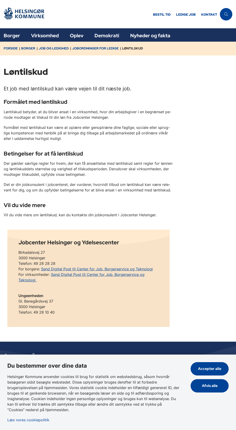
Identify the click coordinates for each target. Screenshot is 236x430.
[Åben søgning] (226, 14)
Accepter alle (209, 368)
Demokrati (106, 35)
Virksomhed (45, 35)
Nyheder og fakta (150, 35)
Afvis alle (210, 385)
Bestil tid (162, 14)
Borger (12, 35)
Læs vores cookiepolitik (28, 420)
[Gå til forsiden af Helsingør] (75, 14)
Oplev (76, 35)
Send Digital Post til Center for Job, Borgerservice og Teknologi (97, 269)
